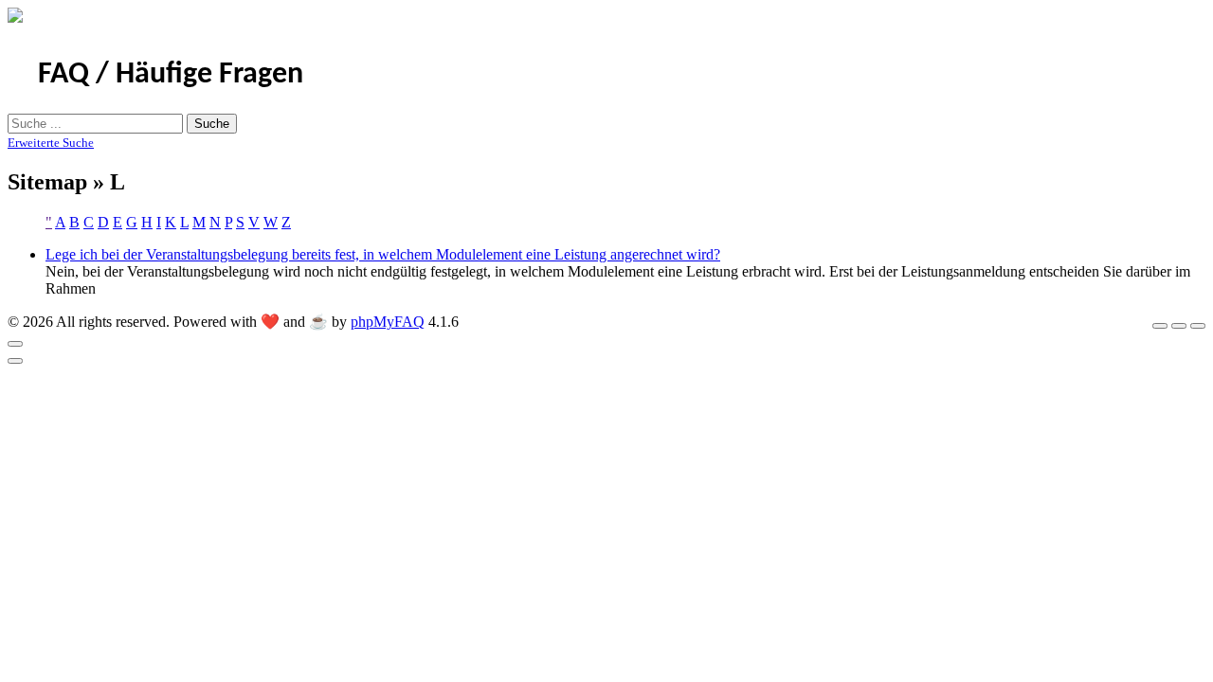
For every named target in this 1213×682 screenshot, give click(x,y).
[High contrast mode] (1197, 326)
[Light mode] (1160, 326)
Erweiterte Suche (51, 142)
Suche (211, 124)
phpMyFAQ (388, 322)
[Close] (15, 344)
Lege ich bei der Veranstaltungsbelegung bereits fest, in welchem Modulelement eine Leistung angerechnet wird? (382, 254)
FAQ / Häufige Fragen (170, 75)
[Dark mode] (1178, 326)
